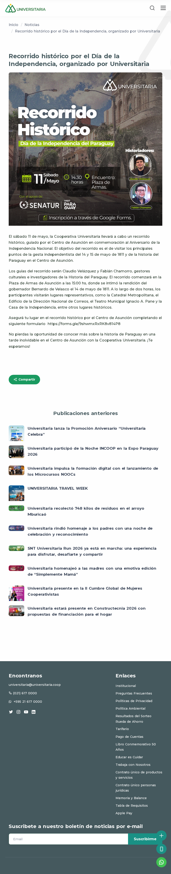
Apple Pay (124, 813)
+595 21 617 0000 (28, 702)
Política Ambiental (130, 708)
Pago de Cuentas (129, 737)
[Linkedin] (33, 712)
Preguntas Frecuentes (134, 693)
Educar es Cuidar (129, 757)
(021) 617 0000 (25, 693)
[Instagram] (18, 712)
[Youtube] (26, 712)
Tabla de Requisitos (132, 806)
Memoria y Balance (131, 798)
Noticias (31, 25)
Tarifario (122, 729)
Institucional (126, 686)
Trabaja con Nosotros (133, 765)
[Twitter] (11, 712)
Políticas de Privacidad (134, 701)
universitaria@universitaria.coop (35, 685)
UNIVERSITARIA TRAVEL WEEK (58, 488)
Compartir (26, 379)
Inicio (13, 25)
